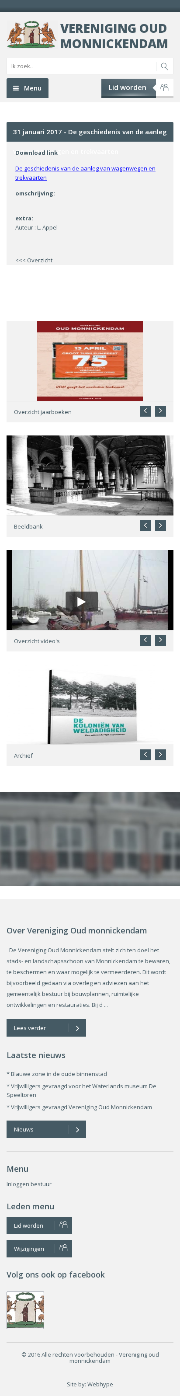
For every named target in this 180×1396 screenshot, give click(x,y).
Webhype (100, 1384)
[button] (160, 411)
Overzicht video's (37, 641)
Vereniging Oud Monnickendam (114, 36)
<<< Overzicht (33, 260)
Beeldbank (28, 526)
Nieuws (24, 1129)
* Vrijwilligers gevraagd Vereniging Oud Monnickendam (79, 1107)
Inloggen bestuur (29, 1184)
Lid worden (127, 87)
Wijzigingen (29, 1249)
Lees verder (30, 1028)
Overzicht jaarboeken (43, 412)
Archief (23, 755)
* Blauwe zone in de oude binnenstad (57, 1074)
